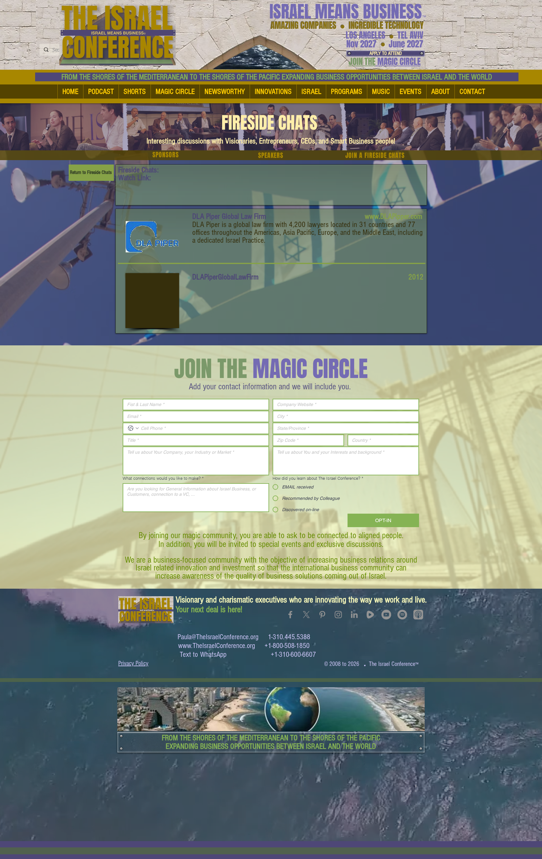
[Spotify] (402, 614)
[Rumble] (370, 614)
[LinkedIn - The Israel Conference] (354, 614)
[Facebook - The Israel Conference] (290, 614)
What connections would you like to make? (163, 478)
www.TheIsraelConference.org (216, 645)
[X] (306, 614)
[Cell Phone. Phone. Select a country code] (133, 428)
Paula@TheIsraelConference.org (218, 637)
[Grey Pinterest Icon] (322, 614)
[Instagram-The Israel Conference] (338, 614)
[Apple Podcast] (418, 614)
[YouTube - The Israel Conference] (386, 614)
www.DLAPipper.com (393, 216)
